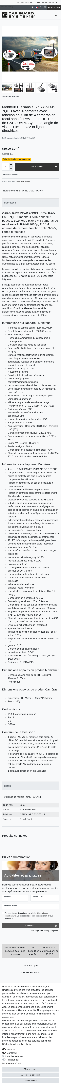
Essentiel (11, 1049)
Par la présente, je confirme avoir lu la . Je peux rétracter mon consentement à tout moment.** (29, 916)
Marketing (12, 1053)
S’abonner (29, 926)
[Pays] (36, 7)
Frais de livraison (22, 182)
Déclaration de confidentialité (16, 1044)
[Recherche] (41, 7)
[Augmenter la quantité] (11, 165)
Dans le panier (36, 166)
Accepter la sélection (30, 1075)
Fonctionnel (13, 1060)
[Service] (57, 2)
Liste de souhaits (11, 174)
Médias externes (15, 1056)
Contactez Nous (30, 972)
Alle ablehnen (30, 1080)
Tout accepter (30, 1069)
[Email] (18, 2)
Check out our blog (6, 7)
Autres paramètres (11, 1063)
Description (10, 203)
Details (7, 786)
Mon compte (31, 965)
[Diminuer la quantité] (11, 169)
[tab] (30, 202)
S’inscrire (28, 2)
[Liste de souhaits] (45, 7)
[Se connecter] (33, 7)
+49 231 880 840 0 (45, 2)
